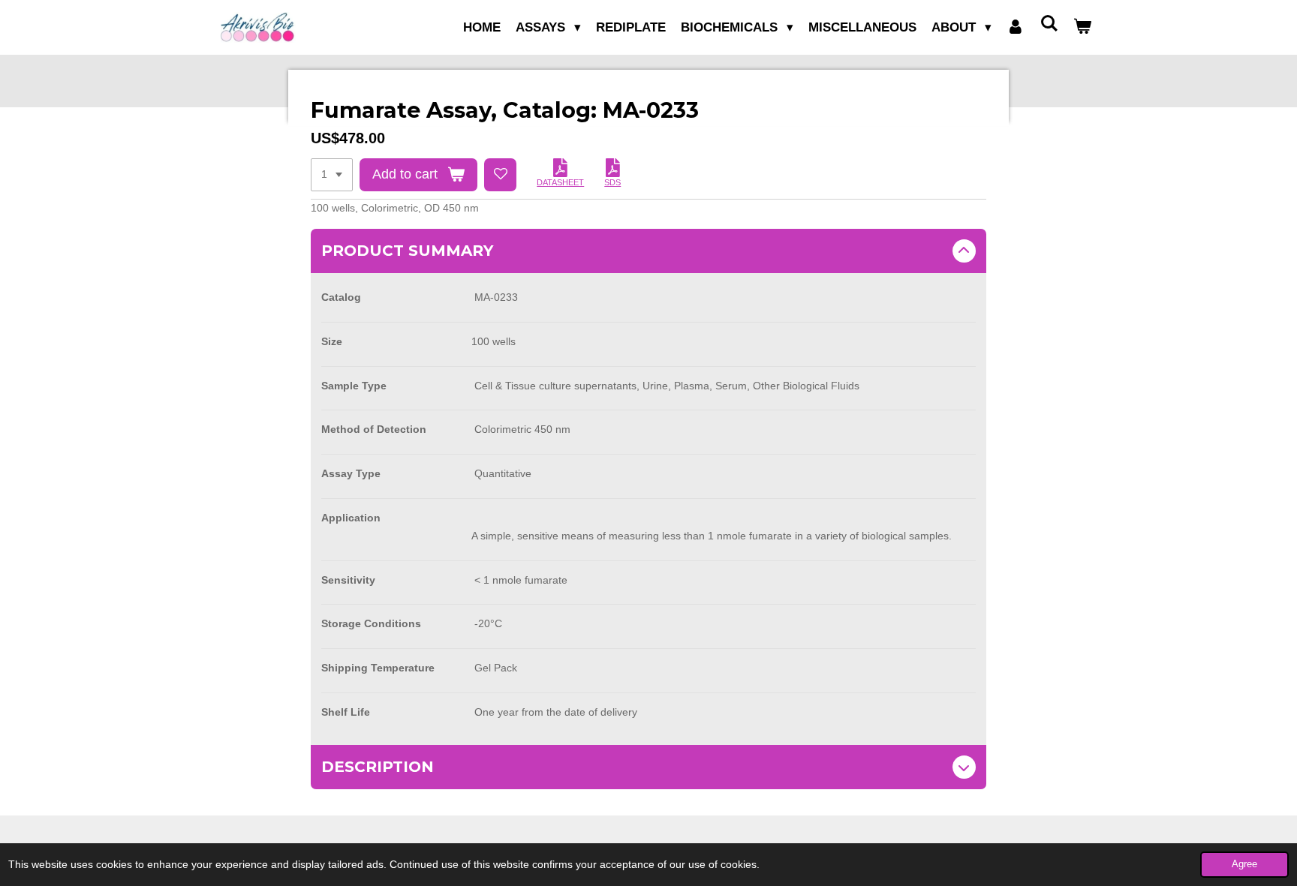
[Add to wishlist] (500, 174)
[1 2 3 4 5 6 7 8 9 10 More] (332, 174)
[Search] (1048, 24)
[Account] (1015, 28)
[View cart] (1082, 28)
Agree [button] (1244, 864)
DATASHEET (560, 182)
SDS (612, 182)
